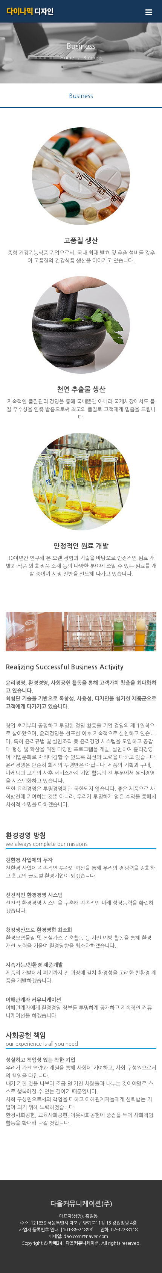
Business (81, 96)
